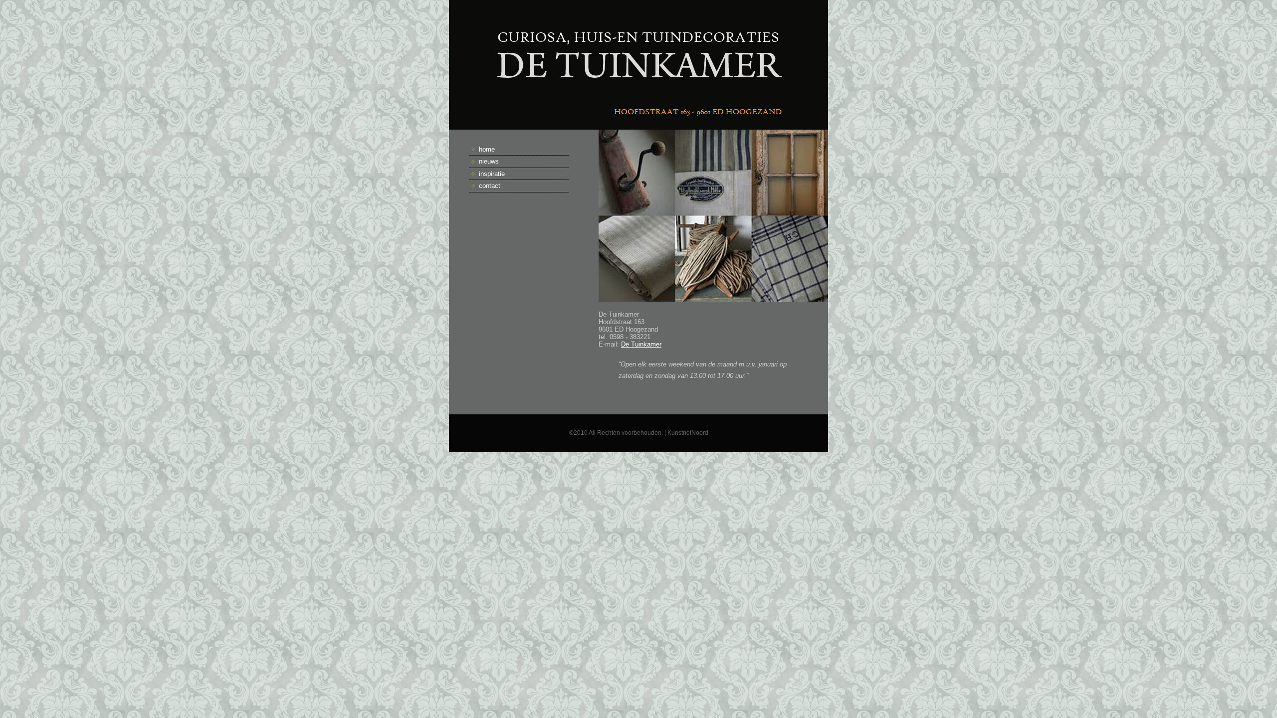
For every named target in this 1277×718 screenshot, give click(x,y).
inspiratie (492, 174)
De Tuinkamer (641, 344)
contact (489, 185)
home (487, 149)
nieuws (489, 161)
